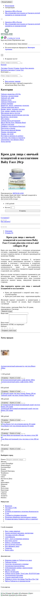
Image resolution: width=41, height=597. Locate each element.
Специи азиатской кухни (14, 577)
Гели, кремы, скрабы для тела (11, 111)
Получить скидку (11, 541)
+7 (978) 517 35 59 (13, 38)
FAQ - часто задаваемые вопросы (17, 539)
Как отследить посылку (13, 544)
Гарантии (8, 548)
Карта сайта (9, 550)
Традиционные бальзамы (14, 575)
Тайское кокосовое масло (10, 107)
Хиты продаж (6, 141)
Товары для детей (7, 134)
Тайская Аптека (11, 562)
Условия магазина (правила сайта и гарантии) (21, 519)
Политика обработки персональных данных (21, 517)
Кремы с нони (10, 570)
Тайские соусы (6, 100)
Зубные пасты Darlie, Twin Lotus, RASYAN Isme (22, 573)
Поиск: (3, 459)
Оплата (10, 68)
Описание (8, 231)
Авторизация (10, 7)
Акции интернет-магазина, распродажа (19, 533)
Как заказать (29, 68)
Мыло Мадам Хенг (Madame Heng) (13, 122)
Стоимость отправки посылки (16, 515)
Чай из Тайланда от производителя (17, 581)
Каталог (4, 64)
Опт (22, 70)
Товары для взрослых (8, 132)
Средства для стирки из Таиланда (13, 138)
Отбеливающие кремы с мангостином (18, 568)
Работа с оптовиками (12, 542)
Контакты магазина (8, 70)
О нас (7, 513)
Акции (22, 68)
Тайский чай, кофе (7, 98)
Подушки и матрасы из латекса (12, 136)
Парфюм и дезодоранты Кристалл (13, 126)
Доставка (4, 68)
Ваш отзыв (5, 322)
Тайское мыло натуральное (10, 121)
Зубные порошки (7, 103)
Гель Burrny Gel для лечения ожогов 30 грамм (17, 426)
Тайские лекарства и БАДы (11, 94)
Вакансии (8, 506)
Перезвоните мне (18, 40)
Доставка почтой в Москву (14, 535)
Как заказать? (6, 221)
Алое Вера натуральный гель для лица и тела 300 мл (20, 439)
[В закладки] (22, 378)
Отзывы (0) (9, 233)
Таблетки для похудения (9, 96)
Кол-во (7, 207)
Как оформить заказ (12, 546)
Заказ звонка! (16, 44)
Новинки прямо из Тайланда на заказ (18, 560)
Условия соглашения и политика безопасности (21, 511)
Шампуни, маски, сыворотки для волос (15, 105)
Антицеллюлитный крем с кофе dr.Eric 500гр (17, 382)
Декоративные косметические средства (15, 115)
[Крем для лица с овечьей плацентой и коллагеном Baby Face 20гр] (17, 190)
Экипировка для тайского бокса (12, 139)
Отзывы (16, 68)
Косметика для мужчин (9, 117)
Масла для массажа (12, 571)
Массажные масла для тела (10, 113)
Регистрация (9, 6)
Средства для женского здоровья (16, 564)
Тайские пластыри (7, 124)
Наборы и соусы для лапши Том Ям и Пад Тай (21, 579)
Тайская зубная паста (8, 102)
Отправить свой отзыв (9, 330)
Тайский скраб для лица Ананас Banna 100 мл (17, 395)
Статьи (17, 70)
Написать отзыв (7, 311)
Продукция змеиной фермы (11, 130)
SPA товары (5, 119)
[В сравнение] (24, 378)
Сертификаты (10, 537)
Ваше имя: (4, 313)
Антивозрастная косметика (14, 566)
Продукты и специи (8, 128)
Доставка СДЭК (11, 508)
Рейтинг (4, 326)
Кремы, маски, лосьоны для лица (13, 109)
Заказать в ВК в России (13, 11)
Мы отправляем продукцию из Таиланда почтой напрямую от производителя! (22, 14)
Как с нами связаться (12, 531)
